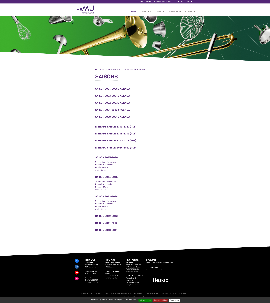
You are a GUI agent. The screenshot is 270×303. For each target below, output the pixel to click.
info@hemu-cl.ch (91, 282)
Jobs (106, 293)
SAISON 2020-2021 (106, 116)
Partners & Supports (121, 293)
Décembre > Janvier (104, 164)
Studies (146, 11)
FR (174, 1)
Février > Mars (101, 167)
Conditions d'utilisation (156, 293)
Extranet (141, 2)
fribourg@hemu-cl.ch (133, 271)
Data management (178, 293)
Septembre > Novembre (105, 162)
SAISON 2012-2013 (106, 215)
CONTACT (190, 11)
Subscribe (154, 268)
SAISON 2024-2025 (106, 88)
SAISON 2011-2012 (106, 223)
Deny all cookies (160, 300)
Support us (86, 293)
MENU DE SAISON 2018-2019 (112, 133)
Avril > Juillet (100, 170)
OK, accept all (145, 300)
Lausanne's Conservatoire (162, 2)
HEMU (134, 11)
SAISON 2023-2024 (106, 95)
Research (175, 11)
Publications (114, 69)
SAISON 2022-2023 (106, 102)
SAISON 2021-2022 (106, 109)
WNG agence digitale (140, 297)
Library (148, 2)
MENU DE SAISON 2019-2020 (112, 126)
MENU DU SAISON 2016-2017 (112, 147)
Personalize (174, 300)
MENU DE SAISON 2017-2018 (112, 140)
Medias (98, 293)
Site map (138, 293)
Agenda (160, 11)
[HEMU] (86, 9)
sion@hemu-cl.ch (132, 285)
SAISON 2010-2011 (106, 229)
